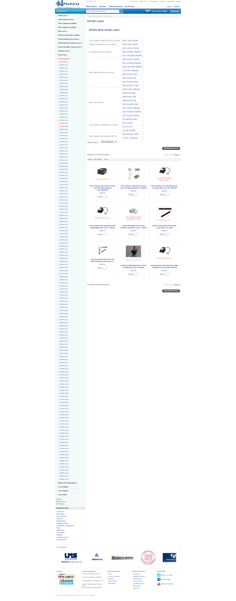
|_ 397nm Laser (63, 95)
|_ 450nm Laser (63, 129)
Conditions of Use (62, 537)
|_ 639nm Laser (63, 246)
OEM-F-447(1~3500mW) (131, 89)
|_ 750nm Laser (63, 295)
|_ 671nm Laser (63, 273)
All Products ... (61, 504)
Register (177, 6)
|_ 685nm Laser (63, 279)
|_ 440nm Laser (63, 117)
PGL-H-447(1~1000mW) (131, 108)
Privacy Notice (61, 539)
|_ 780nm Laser (63, 301)
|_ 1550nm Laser (63, 436)
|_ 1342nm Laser (63, 418)
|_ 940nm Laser (63, 356)
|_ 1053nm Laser (63, 378)
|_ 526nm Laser (63, 187)
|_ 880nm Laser (63, 341)
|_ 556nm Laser (63, 206)
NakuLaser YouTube (167, 584)
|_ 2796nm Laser (63, 470)
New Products (91, 6)
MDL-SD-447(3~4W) (130, 74)
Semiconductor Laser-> (66, 19)
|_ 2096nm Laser (63, 464)
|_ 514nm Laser (63, 172)
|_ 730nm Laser (63, 292)
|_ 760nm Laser (63, 298)
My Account (129, 6)
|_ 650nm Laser (63, 255)
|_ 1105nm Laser (63, 390)
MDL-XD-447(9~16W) (130, 82)
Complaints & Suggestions (65, 526)
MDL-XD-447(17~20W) (131, 86)
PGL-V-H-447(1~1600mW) (132, 112)
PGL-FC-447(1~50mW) (131, 115)
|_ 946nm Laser (63, 359)
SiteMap (59, 535)
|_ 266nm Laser (63, 68)
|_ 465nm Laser (63, 144)
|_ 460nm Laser (63, 138)
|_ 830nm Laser (63, 322)
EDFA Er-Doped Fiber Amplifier (69, 35)
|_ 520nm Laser (63, 178)
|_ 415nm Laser (63, 108)
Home (90, 16)
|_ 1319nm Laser (63, 414)
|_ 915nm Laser (63, 353)
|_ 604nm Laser (63, 224)
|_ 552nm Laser (63, 200)
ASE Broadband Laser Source (68, 39)
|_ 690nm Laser (63, 283)
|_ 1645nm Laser (63, 442)
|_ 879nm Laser (63, 338)
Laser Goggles (63, 487)
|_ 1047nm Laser (63, 375)
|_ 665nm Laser (63, 267)
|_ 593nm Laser (63, 221)
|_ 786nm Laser (63, 307)
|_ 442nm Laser (63, 120)
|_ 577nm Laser (63, 212)
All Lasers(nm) (97, 16)
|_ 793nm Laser (63, 310)
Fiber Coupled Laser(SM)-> (67, 27)
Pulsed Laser (62, 55)
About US (136, 588)
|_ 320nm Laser (63, 74)
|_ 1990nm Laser (63, 460)
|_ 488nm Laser (63, 157)
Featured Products (116, 6)
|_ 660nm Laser (63, 264)
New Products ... (61, 501)
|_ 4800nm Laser (63, 479)
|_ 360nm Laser (63, 86)
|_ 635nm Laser (63, 240)
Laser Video (61, 532)
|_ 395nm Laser (63, 92)
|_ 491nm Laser (63, 160)
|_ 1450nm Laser (63, 427)
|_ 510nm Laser (63, 169)
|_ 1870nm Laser (63, 448)
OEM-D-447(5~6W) (129, 97)
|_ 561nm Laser (63, 209)
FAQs (58, 528)
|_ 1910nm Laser (63, 454)
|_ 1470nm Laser (63, 430)
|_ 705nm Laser (63, 286)
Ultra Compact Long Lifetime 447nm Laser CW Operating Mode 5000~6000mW (102, 188)
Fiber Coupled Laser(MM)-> (67, 23)
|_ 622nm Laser (63, 230)
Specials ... (59, 499)
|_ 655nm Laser (63, 258)
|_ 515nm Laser (63, 175)
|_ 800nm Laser (63, 313)
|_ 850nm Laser (63, 329)
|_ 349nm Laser (63, 77)
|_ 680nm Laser (63, 276)
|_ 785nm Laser (63, 304)
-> (64, 59)
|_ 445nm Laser (63, 123)
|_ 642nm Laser (63, 252)
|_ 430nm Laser (63, 114)
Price (106, 159)
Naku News (170, 1)
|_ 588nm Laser (63, 215)
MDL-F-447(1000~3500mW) (132, 67)
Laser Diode (62, 495)
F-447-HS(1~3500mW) (130, 71)
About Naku (143, 1)
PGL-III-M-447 (128, 123)
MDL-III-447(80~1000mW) (132, 63)
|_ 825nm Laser (63, 319)
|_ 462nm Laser (63, 141)
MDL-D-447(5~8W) (129, 78)
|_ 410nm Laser (63, 105)
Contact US (134, 1)
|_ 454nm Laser (63, 132)
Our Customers (153, 1)
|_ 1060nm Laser (63, 381)
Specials (102, 6)
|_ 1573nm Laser (63, 439)
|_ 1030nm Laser (63, 368)
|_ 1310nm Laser (63, 408)
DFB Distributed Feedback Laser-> (70, 43)
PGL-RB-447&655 (129, 130)
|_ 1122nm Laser (63, 399)
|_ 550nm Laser (63, 197)
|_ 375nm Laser (63, 89)
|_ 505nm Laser (63, 166)
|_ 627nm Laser (63, 233)
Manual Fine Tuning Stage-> (67, 483)
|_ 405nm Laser (63, 101)
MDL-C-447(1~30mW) (130, 41)
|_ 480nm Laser (63, 154)
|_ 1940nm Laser (63, 457)
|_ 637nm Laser (63, 243)
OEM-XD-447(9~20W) (130, 104)
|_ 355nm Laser (63, 83)
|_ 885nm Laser (63, 344)
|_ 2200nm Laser (63, 467)
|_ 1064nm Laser (63, 384)
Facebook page (165, 579)
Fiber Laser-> (62, 31)
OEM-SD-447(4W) (129, 93)
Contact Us (136, 574)
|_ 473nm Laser (63, 151)
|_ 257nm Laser (63, 62)
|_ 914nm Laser (63, 350)
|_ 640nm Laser (63, 249)
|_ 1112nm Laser (63, 393)
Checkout (174, 11)
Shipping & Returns (139, 576)
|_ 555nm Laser (63, 203)
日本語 (179, 1)
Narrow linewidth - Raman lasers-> (70, 47)
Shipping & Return (63, 523)
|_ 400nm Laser (63, 98)
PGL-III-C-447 (127, 127)
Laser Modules (63, 491)
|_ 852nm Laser (63, 332)
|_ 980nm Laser (63, 365)
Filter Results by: (92, 142)
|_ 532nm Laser (63, 190)
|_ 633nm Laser (63, 236)
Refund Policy (61, 521)
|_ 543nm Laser (63, 194)
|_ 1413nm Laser (63, 421)
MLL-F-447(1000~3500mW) (132, 56)
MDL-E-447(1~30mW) (130, 44)
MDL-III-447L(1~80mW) (131, 59)
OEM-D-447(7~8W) (129, 100)
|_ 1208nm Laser (63, 405)
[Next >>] (177, 154)
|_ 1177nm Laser (63, 402)
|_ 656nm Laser (63, 261)
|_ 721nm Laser (63, 289)
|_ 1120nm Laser (63, 396)
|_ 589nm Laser (63, 218)
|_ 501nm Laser (63, 163)
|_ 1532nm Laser (63, 433)
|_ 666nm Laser (63, 270)
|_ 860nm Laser (63, 335)
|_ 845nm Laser (63, 325)
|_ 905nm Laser (63, 347)
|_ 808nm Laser (63, 316)
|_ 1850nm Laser (63, 445)
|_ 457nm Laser (63, 135)
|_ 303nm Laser (63, 71)
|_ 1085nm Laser (63, 387)
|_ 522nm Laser (63, 181)
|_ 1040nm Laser (63, 371)
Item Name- (98, 159)
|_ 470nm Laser (63, 148)
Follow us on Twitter (167, 575)
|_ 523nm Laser (63, 184)
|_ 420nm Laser (63, 111)
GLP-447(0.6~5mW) (130, 119)
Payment (162, 1)
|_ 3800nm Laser (63, 476)
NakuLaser (69, 595)
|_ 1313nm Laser (63, 411)
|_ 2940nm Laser (63, 473)
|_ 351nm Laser (63, 80)
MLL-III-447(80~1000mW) (132, 52)
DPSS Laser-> (63, 15)
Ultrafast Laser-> (64, 51)
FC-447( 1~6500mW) (130, 138)
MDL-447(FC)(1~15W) (130, 134)
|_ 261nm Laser (63, 65)
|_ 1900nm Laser (63, 451)
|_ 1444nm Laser (63, 424)
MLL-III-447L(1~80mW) (131, 48)
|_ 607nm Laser (63, 227)
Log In (169, 6)
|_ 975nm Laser (63, 362)
